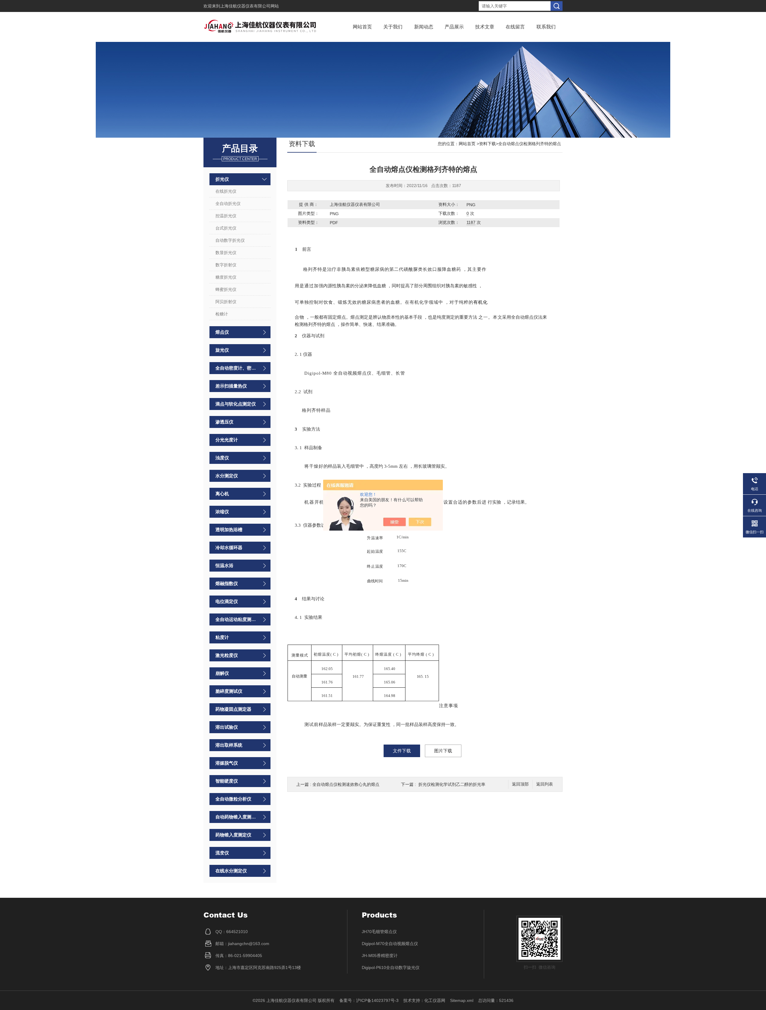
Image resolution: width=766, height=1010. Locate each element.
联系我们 (546, 26)
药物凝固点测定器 (233, 709)
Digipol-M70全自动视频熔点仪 (390, 943)
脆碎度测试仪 (228, 691)
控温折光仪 (225, 215)
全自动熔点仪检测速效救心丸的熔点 (345, 784)
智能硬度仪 (226, 780)
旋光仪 (222, 350)
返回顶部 (520, 784)
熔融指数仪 (226, 583)
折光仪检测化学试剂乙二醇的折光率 (451, 784)
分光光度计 (226, 439)
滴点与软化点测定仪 (235, 403)
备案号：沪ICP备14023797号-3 (369, 1000)
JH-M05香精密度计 (380, 955)
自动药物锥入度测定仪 (236, 816)
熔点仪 (222, 332)
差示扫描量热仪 (231, 385)
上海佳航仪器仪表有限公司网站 (249, 6)
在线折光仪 (225, 191)
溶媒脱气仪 (226, 763)
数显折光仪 (225, 252)
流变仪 (222, 852)
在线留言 (515, 26)
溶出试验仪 (226, 727)
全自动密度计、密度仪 (236, 367)
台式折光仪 (225, 228)
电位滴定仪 (226, 601)
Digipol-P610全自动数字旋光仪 (391, 967)
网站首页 (362, 26)
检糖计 (221, 314)
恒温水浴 (224, 565)
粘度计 (222, 637)
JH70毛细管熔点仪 (379, 931)
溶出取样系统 (228, 745)
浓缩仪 (222, 511)
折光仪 (222, 179)
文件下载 (402, 750)
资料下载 (487, 143)
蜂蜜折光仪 (225, 289)
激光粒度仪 (226, 655)
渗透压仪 (224, 421)
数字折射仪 (225, 264)
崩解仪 (222, 673)
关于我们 (392, 26)
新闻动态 (423, 26)
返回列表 (544, 784)
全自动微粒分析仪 (233, 798)
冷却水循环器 (228, 547)
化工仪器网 (434, 1000)
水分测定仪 (226, 475)
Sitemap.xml (461, 1000)
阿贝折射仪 (225, 301)
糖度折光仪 (225, 277)
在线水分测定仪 (231, 870)
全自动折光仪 (228, 203)
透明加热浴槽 (228, 529)
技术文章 (484, 26)
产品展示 (454, 26)
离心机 (222, 493)
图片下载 (443, 750)
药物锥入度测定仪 (233, 834)
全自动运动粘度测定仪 (236, 619)
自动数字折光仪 (230, 240)
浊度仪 (222, 457)
